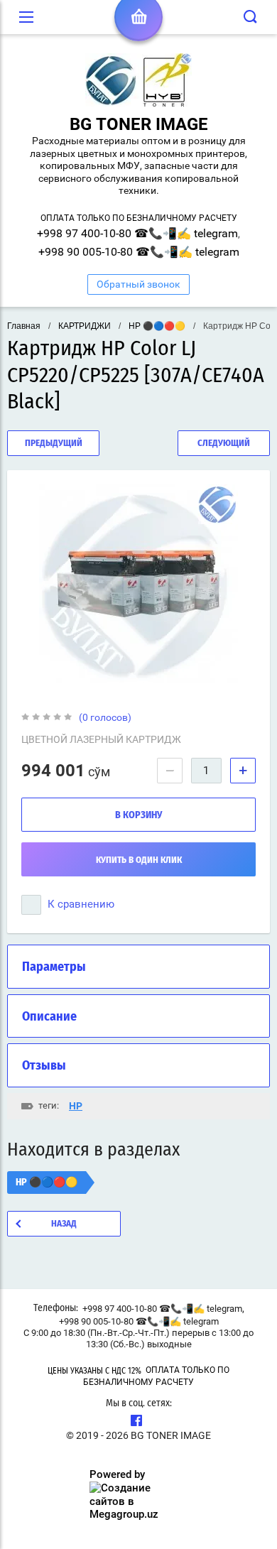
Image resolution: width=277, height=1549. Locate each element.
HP (75, 1106)
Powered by (117, 1474)
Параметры (54, 967)
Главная (23, 326)
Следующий (223, 443)
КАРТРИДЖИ (84, 326)
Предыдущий (53, 443)
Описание (49, 1017)
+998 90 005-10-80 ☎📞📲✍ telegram (138, 252)
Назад (64, 1224)
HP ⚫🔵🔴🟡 (157, 326)
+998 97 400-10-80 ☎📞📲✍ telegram (137, 233)
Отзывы (44, 1066)
